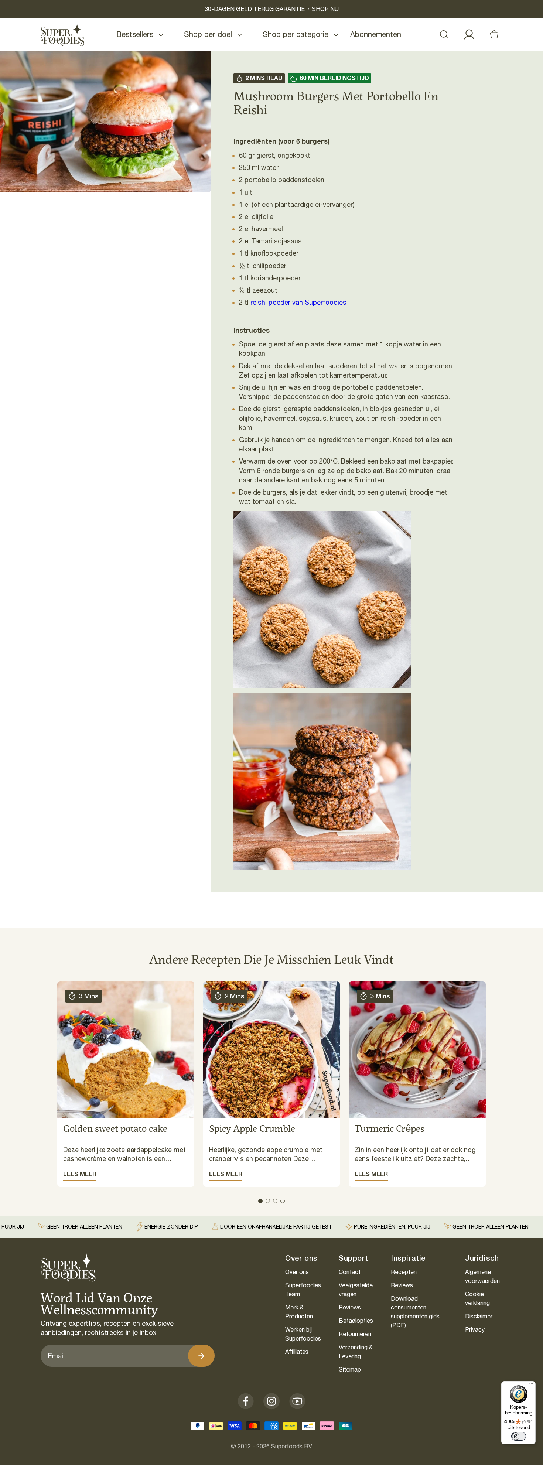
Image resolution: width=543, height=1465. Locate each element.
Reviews (350, 1307)
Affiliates (296, 1351)
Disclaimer (478, 1316)
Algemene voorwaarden (482, 1276)
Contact (350, 1271)
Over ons (297, 1271)
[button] (444, 34)
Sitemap (350, 1369)
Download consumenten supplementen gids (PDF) (415, 1311)
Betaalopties (356, 1320)
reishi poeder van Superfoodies (298, 302)
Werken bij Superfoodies (303, 1334)
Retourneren (355, 1334)
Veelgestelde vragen (356, 1289)
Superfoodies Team (303, 1289)
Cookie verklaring (477, 1298)
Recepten (404, 1271)
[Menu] (531, 1385)
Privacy (475, 1329)
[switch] (518, 1436)
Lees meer (79, 1173)
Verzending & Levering (356, 1351)
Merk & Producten (299, 1311)
